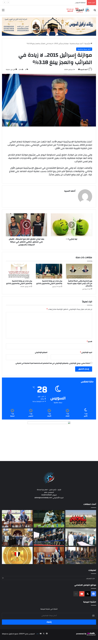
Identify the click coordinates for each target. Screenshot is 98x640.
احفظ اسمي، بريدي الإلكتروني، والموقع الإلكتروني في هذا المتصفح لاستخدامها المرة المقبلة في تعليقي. (52, 363)
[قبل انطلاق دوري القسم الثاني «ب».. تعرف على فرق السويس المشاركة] (80, 518)
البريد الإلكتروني (86, 352)
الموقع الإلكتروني (41, 352)
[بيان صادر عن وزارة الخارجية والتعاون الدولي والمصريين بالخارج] (49, 271)
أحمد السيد (84, 69)
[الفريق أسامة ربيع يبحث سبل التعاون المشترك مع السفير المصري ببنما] (49, 555)
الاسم (89, 341)
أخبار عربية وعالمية (76, 43)
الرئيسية (87, 43)
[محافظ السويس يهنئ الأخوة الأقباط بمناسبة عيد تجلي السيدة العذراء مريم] (17, 537)
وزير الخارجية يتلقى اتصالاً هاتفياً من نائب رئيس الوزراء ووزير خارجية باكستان (79, 283)
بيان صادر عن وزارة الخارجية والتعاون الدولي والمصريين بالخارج (49, 282)
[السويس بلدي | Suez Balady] (78, 10)
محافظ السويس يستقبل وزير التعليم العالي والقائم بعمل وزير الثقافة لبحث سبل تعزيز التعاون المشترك (49, 2)
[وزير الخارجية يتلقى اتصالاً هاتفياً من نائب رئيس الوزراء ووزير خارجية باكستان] (79, 271)
